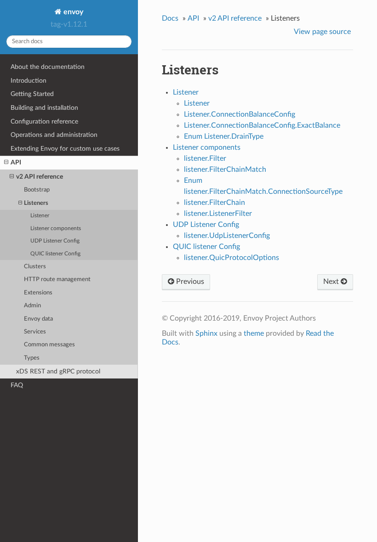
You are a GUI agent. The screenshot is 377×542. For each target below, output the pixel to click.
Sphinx (206, 333)
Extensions (38, 293)
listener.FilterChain (214, 202)
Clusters (35, 267)
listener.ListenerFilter (218, 213)
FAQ (17, 385)
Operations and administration (54, 134)
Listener (39, 215)
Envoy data (38, 319)
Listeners (36, 203)
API (16, 162)
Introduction (28, 80)
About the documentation (48, 66)
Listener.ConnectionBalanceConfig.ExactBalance (262, 125)
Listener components (55, 228)
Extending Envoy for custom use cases (65, 148)
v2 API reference (39, 176)
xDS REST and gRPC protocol (58, 371)
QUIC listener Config (55, 253)
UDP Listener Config (55, 240)
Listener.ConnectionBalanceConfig (239, 114)
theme (254, 333)
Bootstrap (37, 190)
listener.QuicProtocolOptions (231, 257)
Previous (189, 281)
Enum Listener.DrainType (223, 136)
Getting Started (32, 93)
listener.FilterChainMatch (225, 169)
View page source (322, 31)
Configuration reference (44, 121)
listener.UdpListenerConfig (227, 235)
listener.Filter (205, 158)
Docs (170, 18)
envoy (72, 12)
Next (332, 281)
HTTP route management (57, 279)
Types (32, 358)
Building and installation (44, 107)
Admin (32, 306)
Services (35, 332)
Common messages (49, 345)
